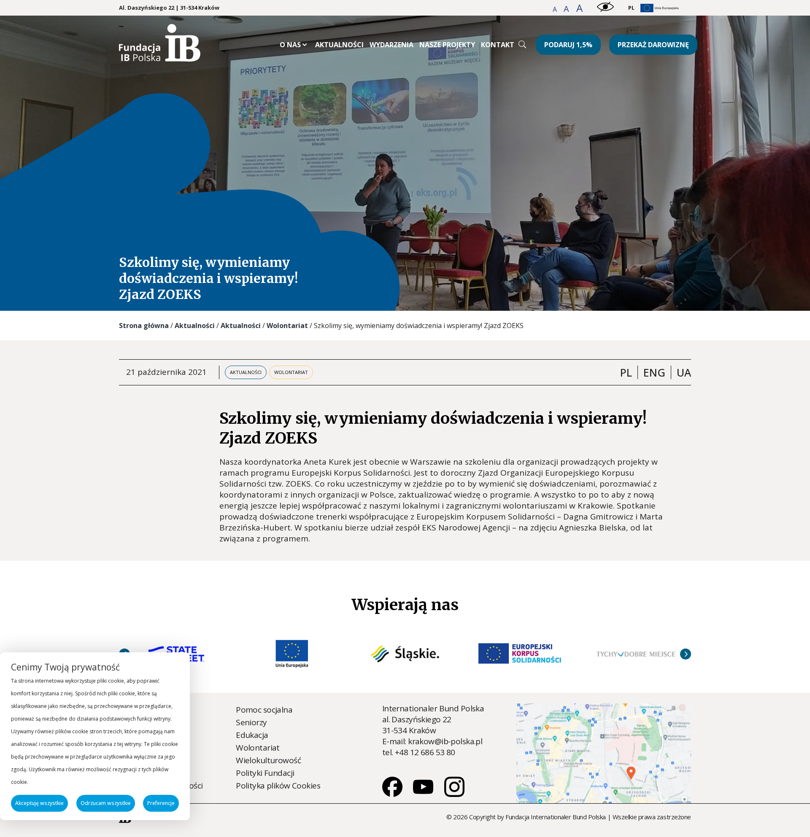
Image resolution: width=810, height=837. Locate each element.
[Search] (522, 44)
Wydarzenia (391, 44)
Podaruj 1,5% (568, 44)
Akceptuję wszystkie (39, 803)
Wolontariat (287, 325)
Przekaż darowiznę (653, 44)
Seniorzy (251, 722)
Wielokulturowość (268, 760)
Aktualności (339, 44)
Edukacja (252, 734)
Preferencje (161, 803)
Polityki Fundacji (265, 772)
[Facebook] (393, 794)
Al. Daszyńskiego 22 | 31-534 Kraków (169, 7)
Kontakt (497, 44)
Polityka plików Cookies (278, 785)
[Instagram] (454, 794)
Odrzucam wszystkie (106, 803)
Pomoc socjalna (264, 709)
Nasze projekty (447, 44)
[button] (555, 9)
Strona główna (144, 325)
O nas (290, 44)
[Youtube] (424, 794)
